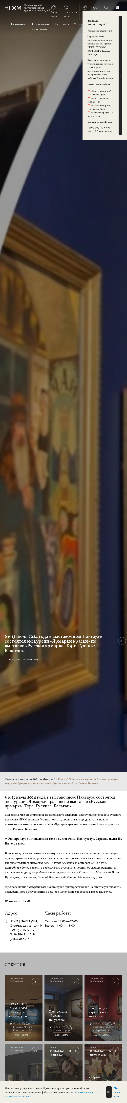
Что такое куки (117, 1092)
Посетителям (18, 24)
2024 (35, 779)
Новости (23, 779)
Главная (9, 779)
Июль (46, 779)
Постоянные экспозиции (40, 27)
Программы (61, 24)
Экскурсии (81, 24)
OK (108, 1092)
